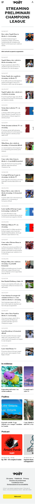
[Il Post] (17, 2)
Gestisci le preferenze (17, 481)
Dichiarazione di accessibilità (17, 484)
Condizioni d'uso (17, 483)
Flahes (5, 397)
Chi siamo (9, 479)
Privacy (26, 479)
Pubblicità (18, 479)
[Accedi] (33, 2)
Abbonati (17, 496)
